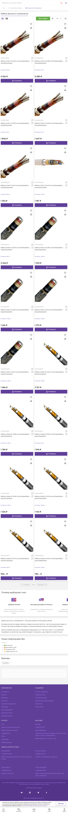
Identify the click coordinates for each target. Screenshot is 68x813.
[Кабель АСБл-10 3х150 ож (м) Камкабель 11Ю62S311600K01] (17, 100)
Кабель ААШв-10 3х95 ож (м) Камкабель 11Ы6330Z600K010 (49, 497)
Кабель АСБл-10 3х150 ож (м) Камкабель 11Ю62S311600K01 (15, 124)
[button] (59, 18)
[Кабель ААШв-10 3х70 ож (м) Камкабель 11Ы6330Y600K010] (17, 536)
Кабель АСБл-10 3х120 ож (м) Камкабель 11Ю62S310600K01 (49, 124)
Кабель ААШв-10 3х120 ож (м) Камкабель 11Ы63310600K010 (15, 497)
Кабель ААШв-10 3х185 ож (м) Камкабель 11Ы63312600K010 (15, 435)
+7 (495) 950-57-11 (40, 727)
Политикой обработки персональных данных (34, 805)
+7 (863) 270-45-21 (40, 754)
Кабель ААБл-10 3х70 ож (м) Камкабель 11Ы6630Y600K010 (15, 373)
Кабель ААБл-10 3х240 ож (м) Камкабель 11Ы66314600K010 (15, 249)
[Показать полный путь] (4, 8)
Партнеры (4, 707)
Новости (4, 695)
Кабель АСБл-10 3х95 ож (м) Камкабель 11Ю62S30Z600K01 (15, 187)
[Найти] (61, 3)
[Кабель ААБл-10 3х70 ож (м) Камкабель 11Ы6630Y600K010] (17, 349)
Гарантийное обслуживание (44, 701)
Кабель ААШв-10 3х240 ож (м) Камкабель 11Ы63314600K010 (49, 373)
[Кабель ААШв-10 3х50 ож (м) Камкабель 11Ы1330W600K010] (51, 536)
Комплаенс (39, 704)
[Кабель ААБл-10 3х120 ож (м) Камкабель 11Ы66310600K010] (17, 287)
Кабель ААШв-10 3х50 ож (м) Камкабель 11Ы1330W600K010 (49, 560)
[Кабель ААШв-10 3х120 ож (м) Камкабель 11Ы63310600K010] (17, 473)
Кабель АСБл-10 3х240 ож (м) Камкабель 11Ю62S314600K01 (15, 62)
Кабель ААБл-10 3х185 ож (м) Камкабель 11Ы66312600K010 (49, 249)
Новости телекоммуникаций (10, 727)
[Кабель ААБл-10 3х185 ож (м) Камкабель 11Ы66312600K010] (51, 225)
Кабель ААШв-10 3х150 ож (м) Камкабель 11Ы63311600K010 (49, 435)
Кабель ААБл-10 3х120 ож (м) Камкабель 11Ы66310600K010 (15, 311)
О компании (5, 692)
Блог (2, 724)
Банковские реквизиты (8, 704)
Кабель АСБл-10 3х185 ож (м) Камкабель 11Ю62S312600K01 (49, 62)
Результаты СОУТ (6, 713)
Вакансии (4, 698)
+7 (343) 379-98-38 (6, 754)
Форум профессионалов (9, 730)
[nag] (46, 792)
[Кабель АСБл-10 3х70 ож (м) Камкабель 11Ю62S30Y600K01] (51, 162)
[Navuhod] (30, 792)
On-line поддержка (41, 692)
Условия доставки (41, 698)
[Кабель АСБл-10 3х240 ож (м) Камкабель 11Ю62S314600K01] (17, 38)
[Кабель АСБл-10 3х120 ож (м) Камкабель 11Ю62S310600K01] (51, 100)
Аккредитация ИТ (6, 716)
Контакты (4, 701)
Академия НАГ (6, 733)
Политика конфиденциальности (34, 798)
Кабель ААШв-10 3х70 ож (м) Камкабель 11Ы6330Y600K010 (15, 560)
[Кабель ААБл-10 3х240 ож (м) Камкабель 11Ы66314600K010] (17, 225)
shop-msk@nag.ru (41, 730)
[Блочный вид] (2, 18)
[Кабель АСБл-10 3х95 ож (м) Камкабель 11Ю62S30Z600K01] (17, 162)
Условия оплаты (40, 695)
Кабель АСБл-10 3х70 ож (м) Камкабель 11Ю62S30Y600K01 (49, 187)
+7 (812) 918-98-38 (40, 770)
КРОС (3, 736)
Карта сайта (39, 707)
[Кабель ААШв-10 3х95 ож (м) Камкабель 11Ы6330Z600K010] (51, 473)
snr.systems (4, 739)
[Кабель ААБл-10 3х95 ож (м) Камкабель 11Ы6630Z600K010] (51, 287)
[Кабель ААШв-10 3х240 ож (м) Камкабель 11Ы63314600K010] (51, 349)
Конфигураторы (6, 742)
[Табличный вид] (6, 18)
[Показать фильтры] (65, 18)
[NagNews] (38, 792)
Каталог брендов (6, 710)
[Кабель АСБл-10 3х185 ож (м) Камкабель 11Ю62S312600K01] (51, 38)
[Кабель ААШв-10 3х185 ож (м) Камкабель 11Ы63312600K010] (17, 411)
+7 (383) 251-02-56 (6, 770)
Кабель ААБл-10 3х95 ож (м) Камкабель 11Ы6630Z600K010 (49, 311)
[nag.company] (22, 792)
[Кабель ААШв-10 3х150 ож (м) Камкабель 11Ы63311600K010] (51, 411)
